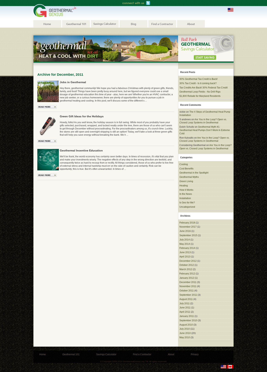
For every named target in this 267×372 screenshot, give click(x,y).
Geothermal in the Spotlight (193, 172)
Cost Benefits (186, 168)
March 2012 (185, 269)
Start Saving (205, 57)
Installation (185, 198)
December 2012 (188, 261)
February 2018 (187, 222)
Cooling (183, 164)
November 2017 (188, 226)
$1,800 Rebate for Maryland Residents (199, 96)
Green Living (186, 181)
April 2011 (184, 312)
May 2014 (184, 244)
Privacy (195, 354)
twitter (148, 3)
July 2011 (184, 303)
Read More (47, 107)
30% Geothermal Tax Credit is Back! (198, 79)
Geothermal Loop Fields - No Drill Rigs (199, 91)
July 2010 (184, 329)
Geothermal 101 (76, 24)
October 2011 (186, 290)
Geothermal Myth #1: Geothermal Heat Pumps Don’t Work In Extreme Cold (204, 130)
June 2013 (185, 252)
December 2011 (187, 282)
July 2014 (184, 239)
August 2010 (186, 324)
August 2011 (186, 299)
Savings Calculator (105, 24)
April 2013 (184, 256)
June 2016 (185, 231)
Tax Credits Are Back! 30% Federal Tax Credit (203, 87)
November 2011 (187, 286)
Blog (133, 24)
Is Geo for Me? (187, 202)
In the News (185, 194)
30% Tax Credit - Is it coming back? (198, 83)
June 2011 (185, 307)
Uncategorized (187, 207)
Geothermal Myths (189, 177)
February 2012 (187, 273)
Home (47, 24)
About (191, 24)
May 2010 (184, 337)
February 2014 (187, 248)
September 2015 (188, 235)
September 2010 (188, 320)
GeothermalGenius (54, 10)
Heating (183, 185)
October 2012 (186, 265)
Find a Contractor (162, 24)
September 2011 (188, 295)
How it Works (186, 190)
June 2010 (185, 333)
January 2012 (186, 278)
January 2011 (186, 316)
